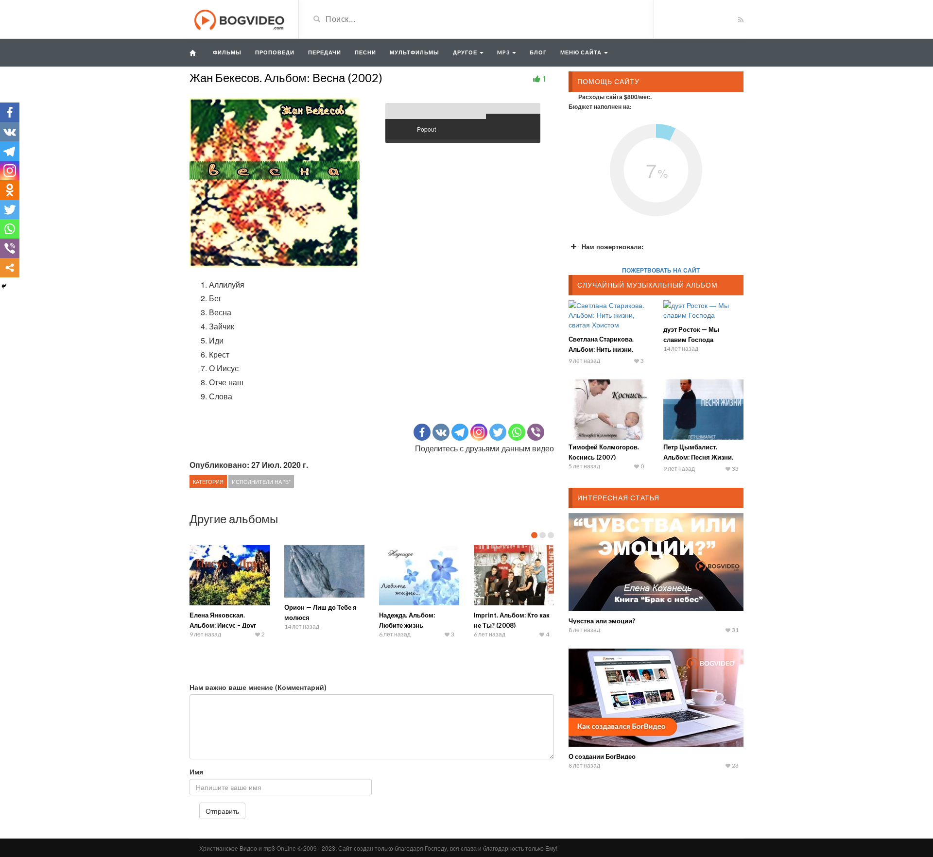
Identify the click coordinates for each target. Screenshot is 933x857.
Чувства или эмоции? (602, 621)
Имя (196, 771)
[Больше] (9, 267)
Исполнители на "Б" (261, 481)
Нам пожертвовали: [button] (612, 246)
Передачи (324, 52)
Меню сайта (581, 52)
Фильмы (227, 52)
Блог (538, 52)
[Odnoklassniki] (9, 190)
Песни (365, 52)
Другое (466, 52)
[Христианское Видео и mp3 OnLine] (240, 18)
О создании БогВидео (602, 756)
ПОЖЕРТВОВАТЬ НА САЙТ (661, 270)
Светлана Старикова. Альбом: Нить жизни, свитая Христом (601, 349)
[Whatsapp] (516, 432)
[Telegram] (459, 432)
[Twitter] (497, 432)
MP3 (504, 52)
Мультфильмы (414, 52)
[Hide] (4, 286)
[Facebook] (422, 432)
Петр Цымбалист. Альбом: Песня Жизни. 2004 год (698, 457)
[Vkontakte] (440, 432)
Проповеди (274, 52)
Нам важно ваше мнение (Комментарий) (258, 687)
